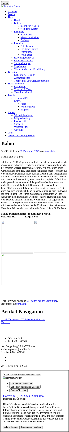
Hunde (17, 20)
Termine (12, 95)
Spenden (18, 124)
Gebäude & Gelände (24, 75)
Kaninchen (26, 34)
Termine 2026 (21, 98)
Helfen (11, 112)
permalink (21, 303)
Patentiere (19, 43)
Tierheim (12, 72)
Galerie (18, 101)
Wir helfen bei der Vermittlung (29, 69)
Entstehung (20, 86)
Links (10, 132)
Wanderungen (28, 106)
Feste (23, 103)
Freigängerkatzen (29, 49)
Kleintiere (19, 31)
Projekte (25, 109)
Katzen (17, 23)
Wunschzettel (21, 126)
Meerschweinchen (30, 37)
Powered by (23, 396)
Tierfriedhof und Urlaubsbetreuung (31, 80)
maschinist (50, 151)
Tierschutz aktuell (23, 92)
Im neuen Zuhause (23, 60)
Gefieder (25, 40)
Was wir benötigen (23, 115)
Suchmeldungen (22, 63)
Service (11, 14)
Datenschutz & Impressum (21, 135)
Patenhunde (26, 51)
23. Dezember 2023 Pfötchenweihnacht (23, 319)
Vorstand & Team (23, 89)
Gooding (18, 129)
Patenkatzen (27, 46)
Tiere (10, 17)
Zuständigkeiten (22, 77)
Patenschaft (20, 121)
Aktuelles (12, 11)
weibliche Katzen (29, 28)
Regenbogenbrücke (24, 57)
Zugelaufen (20, 66)
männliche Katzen (30, 26)
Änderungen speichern (31, 427)
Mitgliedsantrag (22, 118)
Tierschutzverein (16, 83)
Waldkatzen (26, 54)
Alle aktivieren (10, 427)
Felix (5, 322)
